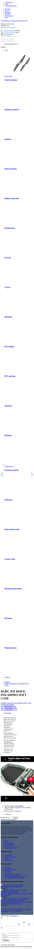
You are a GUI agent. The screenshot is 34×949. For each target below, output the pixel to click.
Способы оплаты (10, 869)
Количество (4, 817)
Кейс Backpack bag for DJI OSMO (11, 886)
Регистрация (9, 842)
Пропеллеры (10, 228)
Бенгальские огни (12, 529)
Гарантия (7, 871)
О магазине (8, 855)
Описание (8, 713)
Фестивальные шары (13, 588)
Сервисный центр (10, 857)
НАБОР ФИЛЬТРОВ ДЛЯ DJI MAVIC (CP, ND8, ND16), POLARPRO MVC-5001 (16, 902)
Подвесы (8, 435)
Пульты (8, 257)
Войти (7, 841)
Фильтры (8, 317)
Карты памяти (11, 169)
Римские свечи (11, 648)
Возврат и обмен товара (12, 874)
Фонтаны (8, 500)
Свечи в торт (10, 559)
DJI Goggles (9, 346)
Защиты (8, 139)
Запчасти (8, 406)
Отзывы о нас (9, 860)
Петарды (8, 618)
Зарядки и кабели (12, 109)
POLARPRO (19, 806)
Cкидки (7, 858)
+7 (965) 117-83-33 (8, 32)
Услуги (7, 287)
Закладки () (9, 846)
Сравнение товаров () (12, 848)
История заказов (10, 844)
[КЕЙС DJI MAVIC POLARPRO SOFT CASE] (16, 703)
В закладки (4, 819)
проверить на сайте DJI (8, 27)
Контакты (8, 872)
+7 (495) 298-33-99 (9, 30)
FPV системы (10, 376)
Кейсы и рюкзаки (12, 198)
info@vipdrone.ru (8, 34)
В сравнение (12, 819)
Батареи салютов (12, 470)
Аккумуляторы (11, 80)
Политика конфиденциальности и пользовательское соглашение (15, 876)
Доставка (7, 867)
